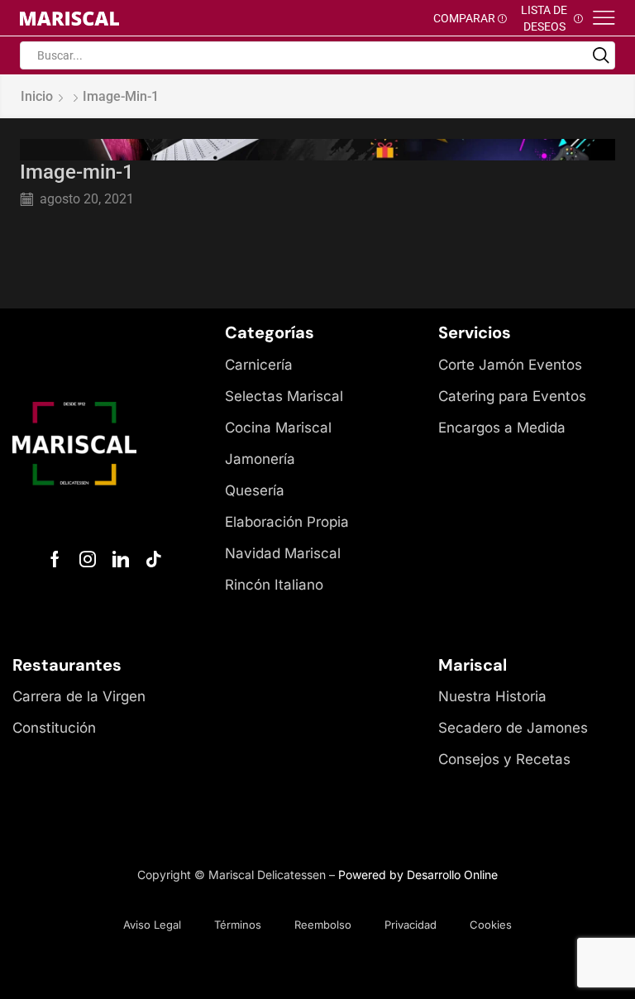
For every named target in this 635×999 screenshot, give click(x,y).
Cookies (491, 924)
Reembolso (322, 924)
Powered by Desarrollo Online (418, 875)
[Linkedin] (120, 559)
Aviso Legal (152, 924)
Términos (237, 924)
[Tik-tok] (154, 559)
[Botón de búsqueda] (601, 55)
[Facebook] (55, 559)
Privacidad (410, 924)
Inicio (37, 96)
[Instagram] (87, 559)
